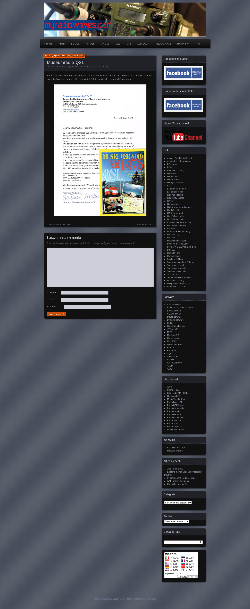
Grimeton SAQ (173, 396)
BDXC (170, 167)
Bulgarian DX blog (175, 170)
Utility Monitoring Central (178, 283)
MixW (169, 332)
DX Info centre (173, 179)
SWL (117, 43)
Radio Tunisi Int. (174, 426)
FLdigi (170, 323)
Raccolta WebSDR (176, 451)
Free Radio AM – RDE (177, 393)
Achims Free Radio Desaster (180, 158)
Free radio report (175, 195)
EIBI (169, 186)
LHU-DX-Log (173, 234)
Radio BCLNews (175, 405)
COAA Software (174, 314)
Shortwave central (175, 265)
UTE (129, 43)
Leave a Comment (101, 66)
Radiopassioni (174, 256)
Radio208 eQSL (144, 224)
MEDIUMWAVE (163, 43)
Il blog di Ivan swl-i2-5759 (179, 222)
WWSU (170, 360)
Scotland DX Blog (175, 259)
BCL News (172, 164)
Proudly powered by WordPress (108, 599)
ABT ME (48, 43)
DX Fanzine (172, 176)
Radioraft (171, 350)
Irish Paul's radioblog (177, 225)
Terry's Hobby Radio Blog (179, 277)
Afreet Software (174, 304)
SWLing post (173, 274)
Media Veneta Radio (176, 399)
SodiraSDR (172, 356)
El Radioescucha (175, 192)
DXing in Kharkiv (175, 182)
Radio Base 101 (174, 402)
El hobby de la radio (176, 189)
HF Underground (175, 213)
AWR (169, 387)
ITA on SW (183, 43)
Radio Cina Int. (174, 411)
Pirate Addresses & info (178, 244)
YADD (170, 366)
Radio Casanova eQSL (178, 484)
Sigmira (170, 353)
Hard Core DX (173, 210)
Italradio (171, 228)
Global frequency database (179, 207)
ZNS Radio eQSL (175, 469)
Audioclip (143, 43)
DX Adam (171, 173)
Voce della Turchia (175, 430)
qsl (90, 66)
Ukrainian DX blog (175, 280)
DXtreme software (175, 320)
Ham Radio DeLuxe (176, 326)
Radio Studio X (174, 420)
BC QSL (75, 43)
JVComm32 (172, 329)
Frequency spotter (175, 198)
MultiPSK (171, 341)
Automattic (151, 599)
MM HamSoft (173, 335)
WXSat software (174, 363)
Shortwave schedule (176, 268)
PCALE (170, 347)
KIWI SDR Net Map (176, 448)
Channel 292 (173, 390)
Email (51, 299)
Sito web (51, 306)
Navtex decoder (174, 344)
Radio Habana (174, 414)
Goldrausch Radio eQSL (60, 224)
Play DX (171, 250)
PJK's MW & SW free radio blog (181, 247)
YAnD (169, 369)
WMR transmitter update (178, 481)
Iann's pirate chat (175, 219)
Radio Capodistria (175, 408)
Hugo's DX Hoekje (175, 216)
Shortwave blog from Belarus (180, 262)
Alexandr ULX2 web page (179, 161)
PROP (198, 43)
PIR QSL (90, 43)
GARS (170, 201)
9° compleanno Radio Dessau (181, 478)
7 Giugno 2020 (77, 56)
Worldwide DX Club (176, 286)
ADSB (62, 43)
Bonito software (174, 311)
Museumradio (81, 66)
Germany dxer (173, 204)
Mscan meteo (173, 338)
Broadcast (61, 66)
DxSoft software (174, 317)
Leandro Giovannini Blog (178, 231)
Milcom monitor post (176, 241)
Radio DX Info (173, 253)
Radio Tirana (173, 423)
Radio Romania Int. (176, 417)
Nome (51, 292)
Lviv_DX (171, 238)
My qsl (105, 43)
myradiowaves (60, 56)
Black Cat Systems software (180, 308)
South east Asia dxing (177, 271)
